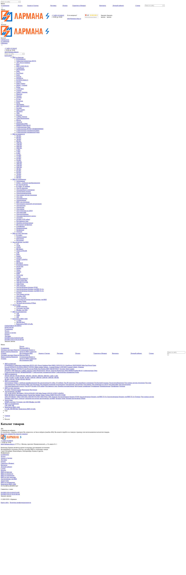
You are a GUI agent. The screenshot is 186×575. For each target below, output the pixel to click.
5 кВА (18, 151)
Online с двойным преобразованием (28, 183)
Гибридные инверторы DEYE (26, 61)
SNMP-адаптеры (21, 306)
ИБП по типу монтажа (19, 233)
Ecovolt (18, 76)
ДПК (18, 113)
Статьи (3, 468)
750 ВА (18, 174)
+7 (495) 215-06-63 (58, 15)
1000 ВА (19, 143)
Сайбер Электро (21, 116)
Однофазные (20, 226)
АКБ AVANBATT (22, 278)
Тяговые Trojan (21, 301)
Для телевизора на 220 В (24, 211)
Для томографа (21, 212)
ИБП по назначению (19, 179)
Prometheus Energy (22, 265)
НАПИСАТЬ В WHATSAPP (14, 338)
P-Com (18, 99)
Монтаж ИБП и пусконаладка (24, 349)
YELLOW (19, 275)
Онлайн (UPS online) (23, 219)
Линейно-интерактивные (24, 223)
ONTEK (19, 97)
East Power (19, 73)
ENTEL (18, 82)
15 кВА (18, 157)
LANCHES (20, 89)
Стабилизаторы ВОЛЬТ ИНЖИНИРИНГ (29, 129)
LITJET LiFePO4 (21, 259)
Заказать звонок (10, 341)
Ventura (18, 272)
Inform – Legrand (21, 85)
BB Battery (19, 249)
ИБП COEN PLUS (22, 66)
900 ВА (18, 177)
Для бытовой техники (23, 191)
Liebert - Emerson (21, 92)
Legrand (18, 90)
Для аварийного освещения (25, 190)
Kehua (18, 87)
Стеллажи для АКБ (22, 308)
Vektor (18, 270)
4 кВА (18, 150)
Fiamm (18, 256)
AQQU (18, 247)
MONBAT (19, 263)
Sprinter (18, 268)
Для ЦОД (19, 218)
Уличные (19, 231)
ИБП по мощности (18, 134)
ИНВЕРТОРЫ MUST (23, 125)
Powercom (19, 101)
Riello (18, 103)
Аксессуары (16, 305)
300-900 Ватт (20, 322)
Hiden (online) (20, 83)
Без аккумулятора (22, 184)
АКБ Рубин (20, 284)
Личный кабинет (6, 467)
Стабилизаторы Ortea (23, 127)
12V (17, 244)
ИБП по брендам (18, 57)
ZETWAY (19, 111)
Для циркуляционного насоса (26, 216)
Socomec (19, 108)
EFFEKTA (19, 78)
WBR (18, 273)
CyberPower (20, 68)
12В (17, 313)
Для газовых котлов (22, 294)
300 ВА (18, 169)
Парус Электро (21, 298)
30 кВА (18, 160)
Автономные (20, 181)
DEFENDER (20, 69)
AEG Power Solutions (23, 62)
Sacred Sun (19, 266)
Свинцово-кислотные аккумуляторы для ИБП (31, 299)
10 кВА (18, 155)
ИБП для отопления (22, 202)
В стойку (19, 235)
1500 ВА (19, 144)
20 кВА (18, 158)
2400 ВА (19, 167)
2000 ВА (19, 146)
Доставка (8, 336)
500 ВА (18, 136)
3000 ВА (19, 148)
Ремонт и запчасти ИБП (27, 350)
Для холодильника (22, 214)
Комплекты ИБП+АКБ (20, 319)
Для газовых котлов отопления (26, 195)
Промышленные (21, 228)
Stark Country (20, 110)
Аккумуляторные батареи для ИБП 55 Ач (30, 291)
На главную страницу (20, 434)
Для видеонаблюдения (23, 193)
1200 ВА (19, 162)
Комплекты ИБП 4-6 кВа (24, 324)
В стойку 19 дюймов (23, 186)
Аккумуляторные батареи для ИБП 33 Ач (30, 289)
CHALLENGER (21, 251)
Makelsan (19, 94)
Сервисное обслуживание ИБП (27, 352)
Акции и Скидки (10, 332)
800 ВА (18, 141)
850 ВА (18, 176)
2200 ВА (19, 165)
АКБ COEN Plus (21, 280)
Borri (17, 64)
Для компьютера (21, 198)
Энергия (19, 122)
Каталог (3, 470)
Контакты (4, 465)
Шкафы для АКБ (21, 310)
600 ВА (18, 137)
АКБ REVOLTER (22, 282)
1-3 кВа (18, 320)
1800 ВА (19, 164)
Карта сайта (5, 502)
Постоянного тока (22, 221)
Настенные (20, 240)
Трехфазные (20, 230)
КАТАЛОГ (8, 56)
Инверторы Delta (22, 123)
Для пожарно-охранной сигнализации (29, 204)
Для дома (19, 197)
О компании (9, 329)
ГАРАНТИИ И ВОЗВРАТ (13, 325)
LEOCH (19, 258)
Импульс (19, 115)
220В (18, 315)
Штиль (18, 120)
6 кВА (18, 153)
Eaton (18, 75)
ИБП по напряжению (19, 312)
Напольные (20, 238)
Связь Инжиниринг (22, 118)
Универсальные (21, 237)
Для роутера (20, 207)
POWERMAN (20, 59)
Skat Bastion (20, 104)
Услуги (7, 331)
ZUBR (18, 277)
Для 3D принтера (22, 188)
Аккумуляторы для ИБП (20, 242)
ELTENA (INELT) (22, 80)
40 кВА (18, 170)
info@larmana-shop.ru (74, 18)
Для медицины (21, 200)
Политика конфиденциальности (20, 502)
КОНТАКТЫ (9, 327)
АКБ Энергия (20, 285)
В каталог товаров (7, 434)
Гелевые (19, 292)
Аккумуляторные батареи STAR (27, 287)
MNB (18, 261)
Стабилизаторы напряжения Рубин (28, 132)
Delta (18, 71)
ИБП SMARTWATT (22, 106)
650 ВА (18, 172)
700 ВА (18, 139)
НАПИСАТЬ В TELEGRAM (14, 339)
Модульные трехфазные (24, 224)
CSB (17, 252)
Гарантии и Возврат (7, 463)
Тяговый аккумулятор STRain (26, 303)
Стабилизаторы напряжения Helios (27, 130)
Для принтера (20, 205)
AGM (18, 245)
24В (17, 317)
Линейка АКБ (21, 296)
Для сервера (20, 209)
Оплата (7, 334)
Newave (18, 96)
